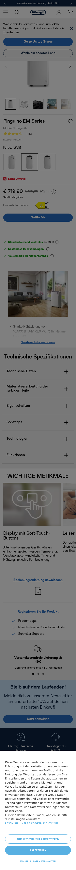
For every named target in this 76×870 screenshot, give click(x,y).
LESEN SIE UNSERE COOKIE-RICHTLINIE (32, 823)
